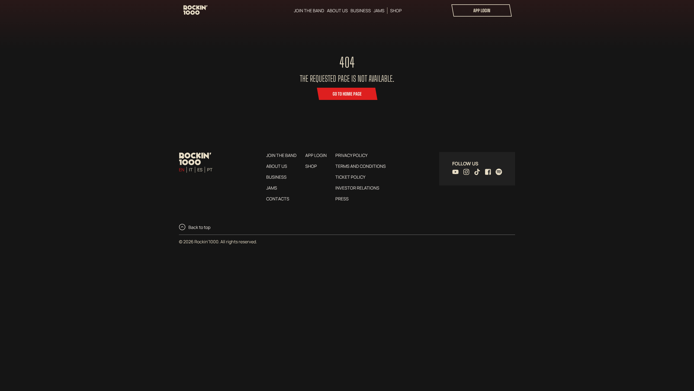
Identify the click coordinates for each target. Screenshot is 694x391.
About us (337, 11)
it (191, 170)
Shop (396, 11)
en (181, 170)
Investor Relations (357, 188)
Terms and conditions (360, 166)
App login (481, 10)
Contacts (277, 199)
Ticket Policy (350, 177)
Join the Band (309, 11)
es (200, 170)
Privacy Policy (351, 155)
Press (342, 199)
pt (210, 170)
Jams (379, 11)
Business (361, 11)
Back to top (199, 227)
